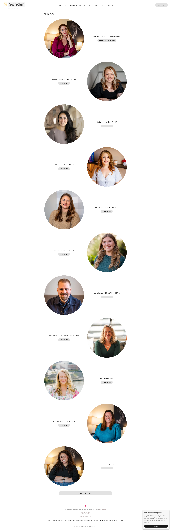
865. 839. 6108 (85, 513)
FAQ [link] (102, 5)
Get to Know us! (85, 493)
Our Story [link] (82, 5)
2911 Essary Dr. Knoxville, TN (85, 512)
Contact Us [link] (109, 5)
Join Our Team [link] (114, 520)
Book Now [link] (56, 520)
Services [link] (90, 5)
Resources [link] (71, 520)
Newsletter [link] (79, 520)
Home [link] (60, 5)
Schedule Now (64, 83)
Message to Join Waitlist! (107, 40)
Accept (156, 526)
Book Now (161, 5)
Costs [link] (97, 5)
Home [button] (50, 520)
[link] (14, 5)
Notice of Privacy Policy (85, 516)
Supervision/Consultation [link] (92, 520)
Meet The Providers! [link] (70, 5)
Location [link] (105, 520)
